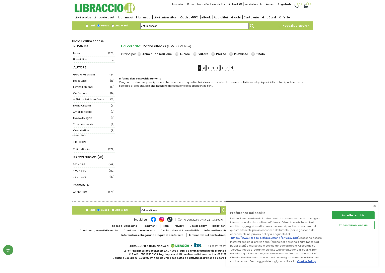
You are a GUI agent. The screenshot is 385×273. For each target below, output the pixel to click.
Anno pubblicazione (157, 54)
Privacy (179, 226)
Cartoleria (251, 17)
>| (232, 67)
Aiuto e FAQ (235, 4)
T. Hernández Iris (93, 124)
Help (166, 226)
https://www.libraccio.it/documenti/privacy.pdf (264, 238)
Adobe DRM (93, 192)
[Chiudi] (374, 206)
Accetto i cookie (353, 215)
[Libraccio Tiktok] (170, 221)
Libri (92, 25)
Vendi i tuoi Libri (254, 4)
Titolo (260, 54)
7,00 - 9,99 (93, 177)
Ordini (190, 4)
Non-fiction (93, 59)
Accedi (270, 4)
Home (76, 41)
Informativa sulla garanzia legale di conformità (152, 235)
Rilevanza (241, 54)
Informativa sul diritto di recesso (210, 235)
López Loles (93, 80)
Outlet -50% (189, 17)
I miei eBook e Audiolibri (211, 4)
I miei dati (178, 4)
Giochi (236, 17)
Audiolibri (221, 17)
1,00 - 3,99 (93, 164)
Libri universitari (165, 17)
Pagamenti (150, 226)
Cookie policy (198, 226)
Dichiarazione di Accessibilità (180, 230)
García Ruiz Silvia (93, 74)
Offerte (284, 17)
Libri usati (143, 17)
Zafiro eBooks (93, 149)
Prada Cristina (93, 105)
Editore (203, 54)
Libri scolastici (95, 17)
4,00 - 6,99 (93, 170)
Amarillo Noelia (93, 111)
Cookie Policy (306, 261)
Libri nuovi (125, 17)
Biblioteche (219, 226)
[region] (302, 234)
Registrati (284, 4)
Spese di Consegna (124, 226)
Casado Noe (93, 130)
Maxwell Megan (93, 118)
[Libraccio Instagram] (161, 221)
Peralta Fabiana (93, 87)
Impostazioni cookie (353, 225)
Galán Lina (93, 93)
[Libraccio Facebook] (153, 221)
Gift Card (269, 17)
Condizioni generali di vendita (99, 230)
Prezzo (221, 54)
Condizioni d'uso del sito (139, 230)
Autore (185, 54)
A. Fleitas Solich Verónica (93, 99)
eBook (206, 17)
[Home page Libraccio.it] (104, 12)
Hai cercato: (131, 46)
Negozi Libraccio (295, 26)
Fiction (93, 53)
